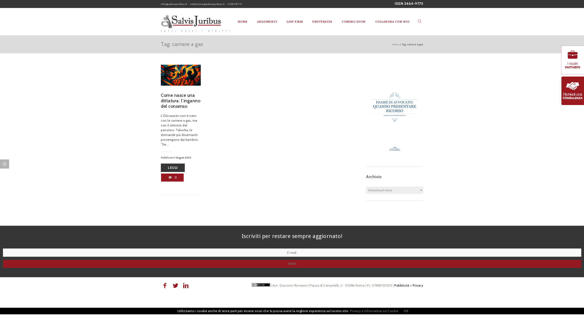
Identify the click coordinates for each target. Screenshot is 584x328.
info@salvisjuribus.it (174, 4)
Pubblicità (401, 285)
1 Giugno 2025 (182, 157)
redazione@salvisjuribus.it (207, 4)
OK (406, 311)
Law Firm (295, 21)
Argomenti (267, 21)
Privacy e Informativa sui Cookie (374, 311)
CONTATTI (235, 4)
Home (243, 21)
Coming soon (354, 21)
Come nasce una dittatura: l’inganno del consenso (180, 100)
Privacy (418, 285)
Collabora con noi (392, 21)
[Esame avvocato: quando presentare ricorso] (394, 157)
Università (322, 21)
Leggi (173, 168)
